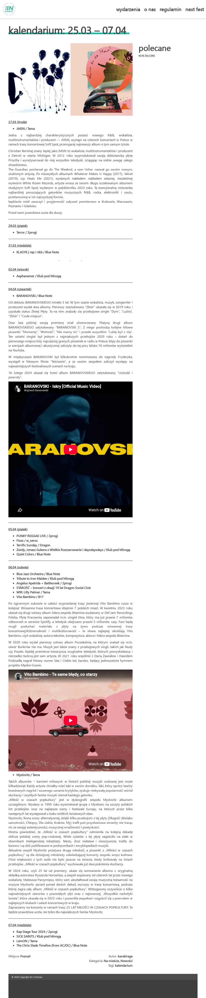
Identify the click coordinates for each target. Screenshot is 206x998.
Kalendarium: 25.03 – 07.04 (67, 30)
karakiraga (125, 956)
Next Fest (194, 9)
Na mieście (111, 961)
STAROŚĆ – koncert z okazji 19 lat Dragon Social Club (53, 587)
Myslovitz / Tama (28, 775)
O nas (150, 9)
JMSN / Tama (25, 128)
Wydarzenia (128, 9)
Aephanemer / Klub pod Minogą (38, 276)
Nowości (127, 961)
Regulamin (170, 9)
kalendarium (124, 965)
